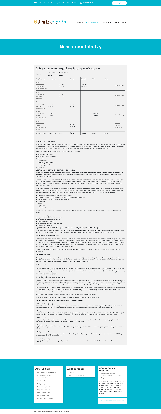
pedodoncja (110, 400)
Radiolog (71, 372)
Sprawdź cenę (119, 85)
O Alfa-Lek (80, 22)
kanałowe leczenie (103, 400)
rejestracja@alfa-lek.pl (89, 2)
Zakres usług (105, 22)
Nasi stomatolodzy (92, 22)
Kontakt (124, 22)
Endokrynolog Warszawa (76, 375)
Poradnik (116, 22)
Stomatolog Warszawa (119, 3)
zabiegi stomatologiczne (118, 400)
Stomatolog (59, 21)
